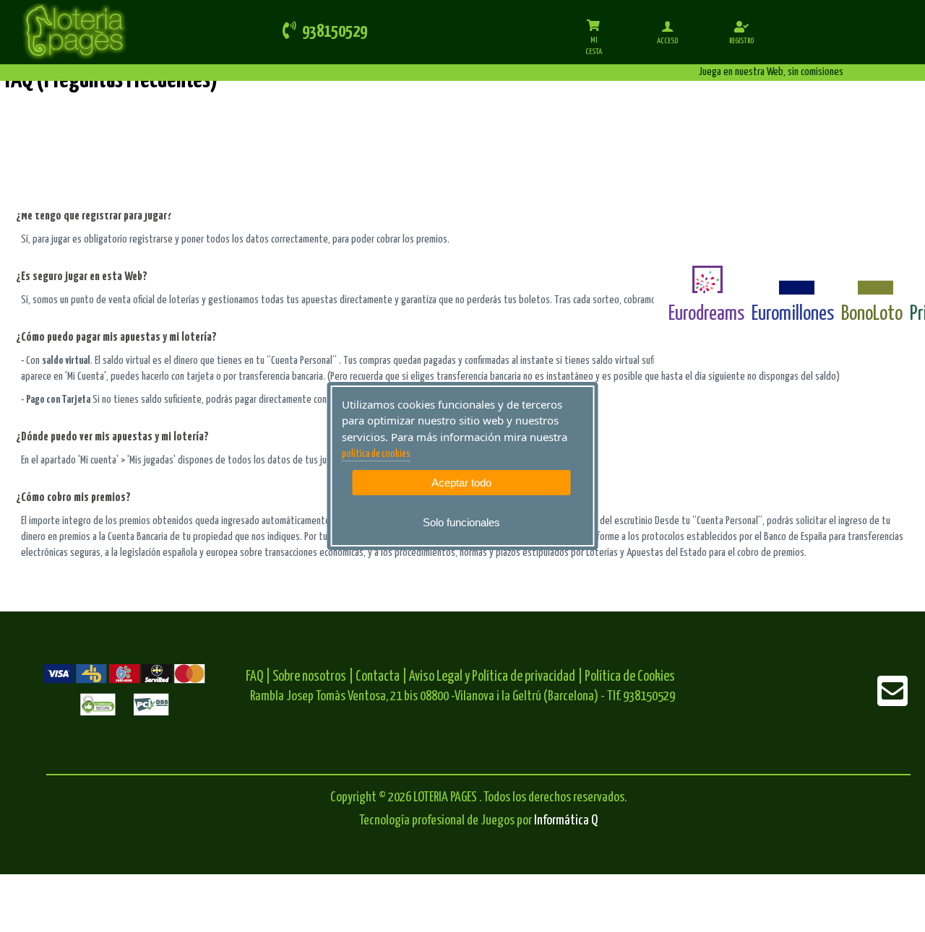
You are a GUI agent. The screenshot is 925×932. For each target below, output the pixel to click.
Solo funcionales (461, 522)
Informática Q (566, 820)
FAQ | (259, 677)
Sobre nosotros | (312, 677)
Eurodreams (706, 314)
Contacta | (381, 677)
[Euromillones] (793, 279)
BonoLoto (872, 314)
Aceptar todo (461, 482)
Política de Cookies (630, 677)
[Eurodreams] (706, 279)
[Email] (892, 700)
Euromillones (793, 314)
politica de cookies (376, 454)
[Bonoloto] (872, 279)
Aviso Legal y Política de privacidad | (497, 677)
